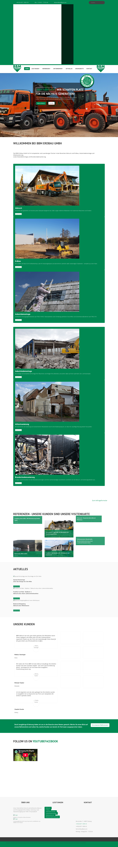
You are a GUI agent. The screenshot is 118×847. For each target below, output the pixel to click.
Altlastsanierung (50, 815)
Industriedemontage (51, 813)
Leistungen (35, 68)
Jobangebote (79, 68)
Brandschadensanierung (52, 817)
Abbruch (48, 808)
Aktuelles (69, 68)
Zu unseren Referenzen (100, 725)
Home (27, 68)
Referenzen (46, 68)
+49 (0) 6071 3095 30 (22, 2)
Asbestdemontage (50, 811)
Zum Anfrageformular (99, 500)
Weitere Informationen (13, 845)
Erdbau (48, 810)
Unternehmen (57, 68)
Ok (22, 845)
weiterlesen (18, 214)
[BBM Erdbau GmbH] (17, 68)
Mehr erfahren (41, 103)
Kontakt (89, 68)
